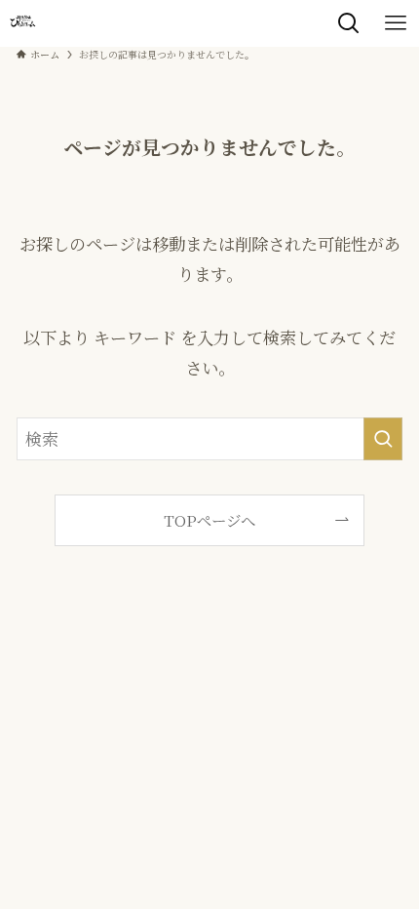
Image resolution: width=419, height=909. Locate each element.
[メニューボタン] (395, 23)
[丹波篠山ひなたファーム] (22, 23)
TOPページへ (209, 520)
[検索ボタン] (348, 23)
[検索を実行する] (382, 438)
